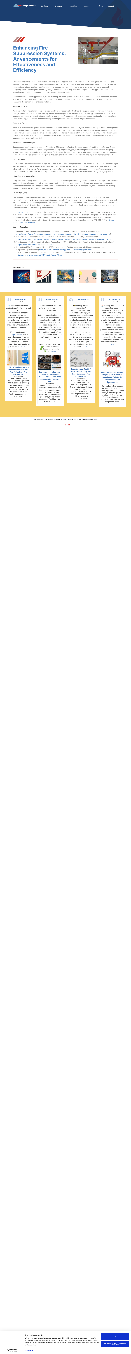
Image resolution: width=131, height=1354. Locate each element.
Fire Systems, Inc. (23, 212)
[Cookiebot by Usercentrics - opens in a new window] (12, 1350)
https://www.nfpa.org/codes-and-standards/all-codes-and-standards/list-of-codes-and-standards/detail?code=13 (63, 234)
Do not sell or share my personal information (115, 1343)
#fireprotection (15, 335)
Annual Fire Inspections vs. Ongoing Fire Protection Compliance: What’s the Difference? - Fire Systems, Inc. (112, 377)
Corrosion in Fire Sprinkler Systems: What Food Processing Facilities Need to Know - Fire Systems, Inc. (50, 377)
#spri (19, 347)
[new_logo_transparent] (24, 4)
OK (115, 1336)
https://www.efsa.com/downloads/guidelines (35, 245)
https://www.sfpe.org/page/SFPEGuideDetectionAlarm (39, 255)
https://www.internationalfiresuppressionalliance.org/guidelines (65, 250)
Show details (29, 1350)
